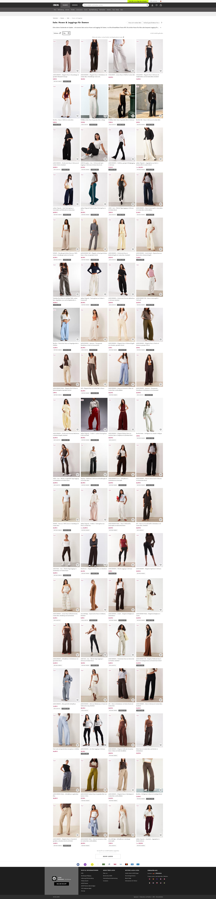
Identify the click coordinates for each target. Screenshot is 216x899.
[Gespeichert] (156, 5)
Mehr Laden (108, 856)
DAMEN (65, 5)
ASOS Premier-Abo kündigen (88, 886)
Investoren (105, 881)
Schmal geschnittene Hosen (152, 23)
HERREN (75, 5)
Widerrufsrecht (84, 881)
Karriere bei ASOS (107, 875)
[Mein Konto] (152, 5)
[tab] (55, 10)
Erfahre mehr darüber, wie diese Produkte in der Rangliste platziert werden (107, 37)
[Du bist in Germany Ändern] (161, 1)
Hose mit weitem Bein (135, 23)
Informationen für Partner (131, 881)
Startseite (55, 18)
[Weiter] (161, 22)
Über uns (105, 873)
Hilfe (82, 873)
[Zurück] (126, 22)
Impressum (136, 897)
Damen (62, 18)
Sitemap (83, 891)
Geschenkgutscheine (130, 875)
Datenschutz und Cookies (145, 897)
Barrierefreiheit (159, 897)
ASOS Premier (84, 883)
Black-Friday (128, 878)
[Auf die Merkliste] (77, 71)
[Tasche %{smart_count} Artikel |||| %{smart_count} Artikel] (161, 5)
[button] (149, 879)
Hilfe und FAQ (153, 1)
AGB (153, 897)
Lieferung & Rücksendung (87, 878)
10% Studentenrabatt (86, 888)
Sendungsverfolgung (86, 875)
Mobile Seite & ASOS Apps (132, 873)
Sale (68, 18)
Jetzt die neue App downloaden (138, 1)
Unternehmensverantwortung (110, 878)
